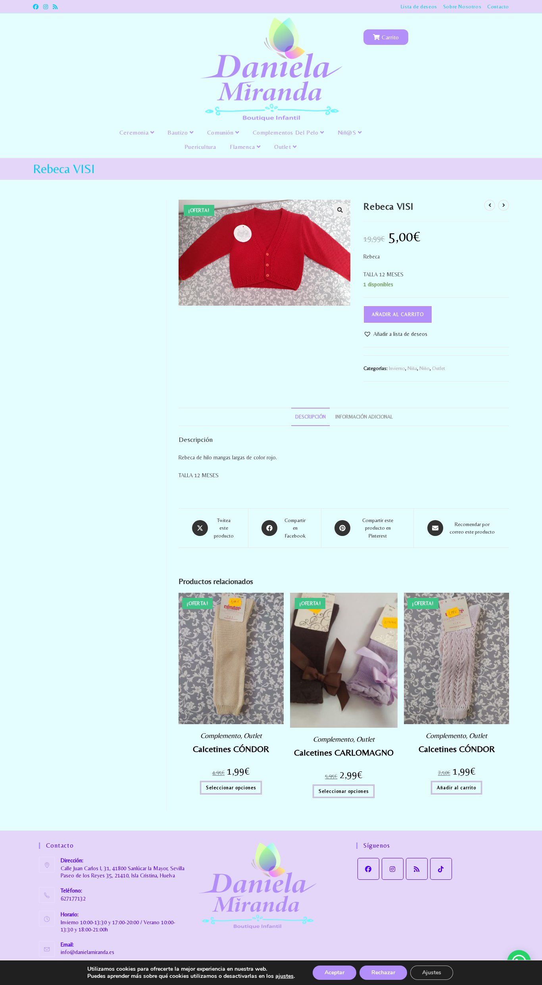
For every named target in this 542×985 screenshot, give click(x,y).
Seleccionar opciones (231, 787)
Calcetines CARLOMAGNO (344, 753)
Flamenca (243, 146)
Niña (412, 368)
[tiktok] (441, 869)
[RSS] (417, 869)
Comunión (221, 132)
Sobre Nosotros (462, 7)
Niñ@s (348, 132)
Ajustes (431, 972)
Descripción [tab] (310, 417)
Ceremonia (134, 132)
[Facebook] (368, 869)
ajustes (284, 976)
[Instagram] (393, 869)
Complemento (220, 735)
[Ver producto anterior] (489, 205)
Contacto (498, 7)
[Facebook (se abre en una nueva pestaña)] (37, 7)
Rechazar (383, 972)
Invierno (397, 368)
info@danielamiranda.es (87, 952)
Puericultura (200, 146)
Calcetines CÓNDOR (231, 749)
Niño (424, 368)
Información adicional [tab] (364, 417)
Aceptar (334, 972)
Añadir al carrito (398, 314)
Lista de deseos (419, 7)
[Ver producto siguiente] (503, 205)
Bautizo (178, 132)
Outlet (283, 146)
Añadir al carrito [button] (456, 787)
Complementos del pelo (286, 132)
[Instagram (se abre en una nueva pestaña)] (45, 7)
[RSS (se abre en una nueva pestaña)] (55, 7)
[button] (340, 210)
